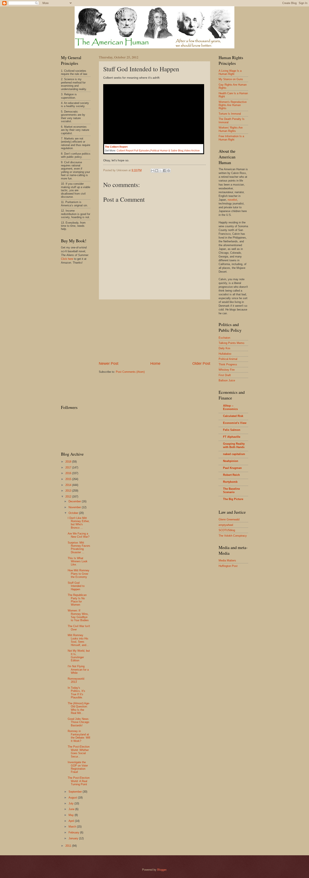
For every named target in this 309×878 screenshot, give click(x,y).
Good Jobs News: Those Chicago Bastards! (78, 722)
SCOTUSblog (227, 530)
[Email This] (153, 170)
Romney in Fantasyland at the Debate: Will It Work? (79, 735)
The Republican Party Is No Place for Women (77, 599)
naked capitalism (234, 454)
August (73, 797)
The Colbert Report (116, 146)
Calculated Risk (233, 416)
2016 (68, 473)
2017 (68, 467)
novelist (232, 199)
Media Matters (227, 560)
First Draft (225, 375)
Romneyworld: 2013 (76, 680)
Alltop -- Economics (230, 407)
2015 (68, 479)
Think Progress (228, 364)
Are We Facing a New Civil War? (78, 535)
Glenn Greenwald (229, 519)
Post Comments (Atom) (130, 371)
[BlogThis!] (156, 170)
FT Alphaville (231, 436)
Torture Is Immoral (230, 113)
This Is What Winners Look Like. (77, 561)
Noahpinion (230, 461)
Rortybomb (230, 481)
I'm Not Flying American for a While (78, 669)
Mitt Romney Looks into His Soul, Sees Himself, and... (78, 640)
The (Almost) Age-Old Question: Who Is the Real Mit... (79, 708)
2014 (68, 485)
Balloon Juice (227, 380)
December (75, 501)
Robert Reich (231, 474)
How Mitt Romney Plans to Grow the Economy (78, 573)
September (76, 791)
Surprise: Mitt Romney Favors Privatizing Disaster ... (79, 547)
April (72, 820)
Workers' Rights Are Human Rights (231, 129)
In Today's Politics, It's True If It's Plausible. (76, 692)
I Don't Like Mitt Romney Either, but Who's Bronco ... (79, 522)
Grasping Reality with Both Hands (234, 445)
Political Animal (228, 359)
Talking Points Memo (231, 343)
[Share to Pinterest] (168, 170)
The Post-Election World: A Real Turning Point (79, 781)
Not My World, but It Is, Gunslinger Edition (79, 655)
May (72, 815)
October (74, 513)
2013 (68, 490)
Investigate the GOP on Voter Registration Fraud (78, 767)
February (74, 832)
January (74, 838)
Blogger (161, 869)
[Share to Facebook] (164, 170)
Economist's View (234, 422)
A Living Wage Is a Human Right (230, 72)
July (71, 803)
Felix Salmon (231, 429)
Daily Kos (224, 348)
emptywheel (226, 525)
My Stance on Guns (231, 79)
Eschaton (224, 337)
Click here (67, 258)
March (73, 826)
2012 (68, 496)
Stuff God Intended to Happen (76, 586)
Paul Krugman (232, 468)
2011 (68, 845)
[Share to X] (160, 170)
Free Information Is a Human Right (231, 138)
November (75, 507)
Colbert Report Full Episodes (133, 150)
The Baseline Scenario (231, 490)
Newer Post (108, 363)
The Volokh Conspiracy (233, 535)
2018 (68, 461)
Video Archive (192, 150)
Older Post (201, 363)
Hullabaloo (225, 353)
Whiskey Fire (227, 369)
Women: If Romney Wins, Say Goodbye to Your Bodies (78, 615)
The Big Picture (233, 499)
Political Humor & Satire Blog (166, 150)
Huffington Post (228, 566)
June (72, 809)
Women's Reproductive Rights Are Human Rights (233, 105)
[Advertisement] (154, 330)
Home (155, 363)
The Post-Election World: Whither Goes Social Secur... (79, 751)
